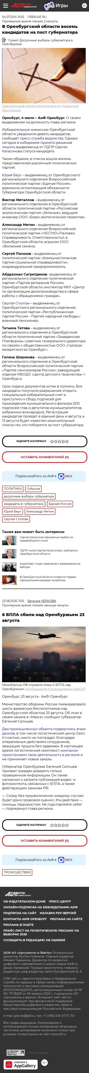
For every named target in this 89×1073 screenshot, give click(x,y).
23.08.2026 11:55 (13, 601)
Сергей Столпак (16, 303)
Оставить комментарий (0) (45, 457)
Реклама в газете (18, 925)
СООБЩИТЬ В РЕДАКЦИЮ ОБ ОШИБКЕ (34, 940)
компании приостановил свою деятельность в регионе (41, 753)
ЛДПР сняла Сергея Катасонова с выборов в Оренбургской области (49, 552)
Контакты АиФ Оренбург (25, 919)
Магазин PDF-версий (58, 913)
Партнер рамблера (39, 1053)
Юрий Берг (12, 175)
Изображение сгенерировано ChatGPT (56, 689)
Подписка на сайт (19, 913)
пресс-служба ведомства (41, 138)
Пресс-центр (60, 901)
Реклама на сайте (66, 919)
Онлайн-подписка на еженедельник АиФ (40, 907)
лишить (8, 147)
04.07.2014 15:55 (13, 17)
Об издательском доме (24, 901)
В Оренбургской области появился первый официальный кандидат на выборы (48, 578)
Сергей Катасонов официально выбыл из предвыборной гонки (46, 539)
